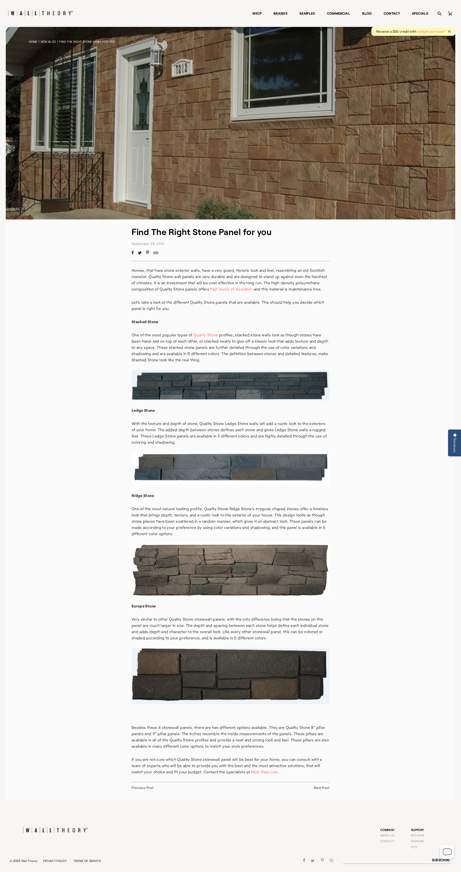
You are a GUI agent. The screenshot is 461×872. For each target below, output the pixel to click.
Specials (420, 13)
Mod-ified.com (264, 771)
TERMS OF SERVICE (87, 860)
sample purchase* (431, 31)
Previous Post (143, 788)
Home (33, 41)
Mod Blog (48, 41)
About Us (387, 835)
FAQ (414, 846)
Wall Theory (29, 860)
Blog (366, 13)
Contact (392, 13)
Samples (307, 13)
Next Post (322, 788)
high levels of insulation (231, 289)
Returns (418, 835)
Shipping (417, 841)
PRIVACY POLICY (55, 860)
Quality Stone (206, 335)
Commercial (338, 13)
